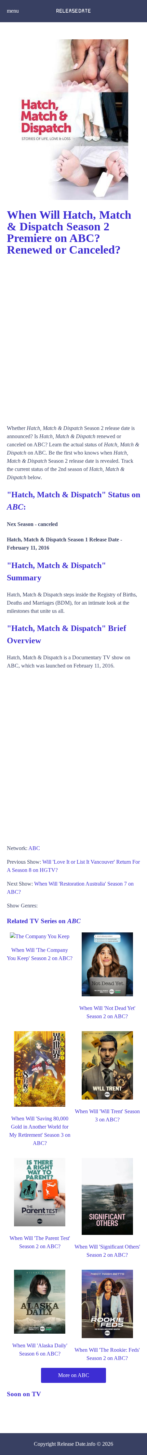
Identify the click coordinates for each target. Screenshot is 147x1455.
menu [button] (13, 11)
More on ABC (73, 1375)
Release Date (71, 1444)
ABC (34, 848)
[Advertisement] (73, 337)
